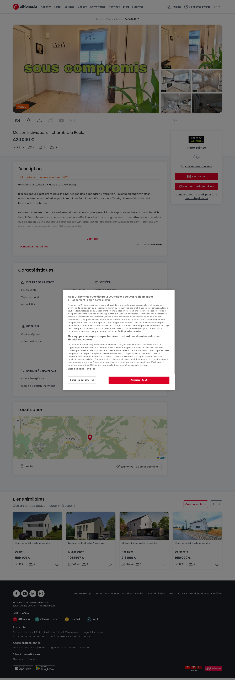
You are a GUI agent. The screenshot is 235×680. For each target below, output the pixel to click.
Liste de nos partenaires (81, 368)
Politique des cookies (129, 331)
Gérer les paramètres (82, 380)
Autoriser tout (139, 380)
